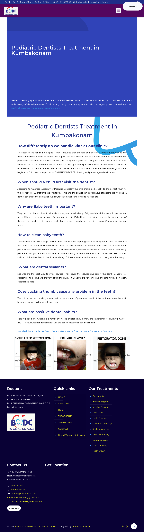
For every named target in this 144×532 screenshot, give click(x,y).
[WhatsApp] (122, 526)
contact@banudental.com (23, 493)
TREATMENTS (65, 416)
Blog (60, 410)
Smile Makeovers (101, 429)
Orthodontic (98, 396)
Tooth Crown (99, 451)
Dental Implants (100, 440)
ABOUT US (63, 403)
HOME (61, 397)
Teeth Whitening (101, 434)
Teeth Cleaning (100, 418)
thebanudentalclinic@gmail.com (92, 2)
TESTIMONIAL (65, 422)
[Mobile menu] (118, 10)
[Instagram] (126, 526)
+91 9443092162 (64, 2)
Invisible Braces (100, 407)
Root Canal (98, 412)
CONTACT (63, 429)
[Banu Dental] (11, 10)
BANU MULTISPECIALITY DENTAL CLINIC (36, 526)
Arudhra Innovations (82, 526)
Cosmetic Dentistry (102, 423)
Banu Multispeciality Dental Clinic (26, 501)
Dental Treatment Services (71, 435)
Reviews (133, 6)
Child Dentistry (100, 445)
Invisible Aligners (101, 401)
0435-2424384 (18, 485)
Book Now (14, 508)
